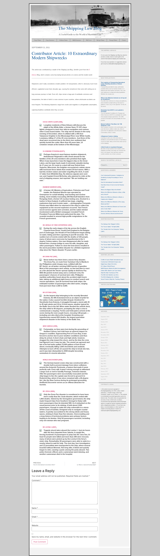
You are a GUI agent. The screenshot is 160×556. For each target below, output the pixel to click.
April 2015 (103, 327)
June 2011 (103, 361)
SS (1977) (54, 151)
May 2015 (103, 324)
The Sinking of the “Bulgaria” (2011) (110, 224)
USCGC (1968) (52, 122)
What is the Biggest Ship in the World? (111, 189)
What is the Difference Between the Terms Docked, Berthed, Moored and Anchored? (112, 212)
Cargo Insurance (50, 40)
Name (35, 508)
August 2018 (104, 319)
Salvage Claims (100, 40)
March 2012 (104, 342)
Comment (36, 480)
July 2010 (103, 379)
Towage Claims (113, 40)
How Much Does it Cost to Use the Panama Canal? (112, 186)
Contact (124, 40)
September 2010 (105, 374)
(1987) (50, 256)
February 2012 (104, 345)
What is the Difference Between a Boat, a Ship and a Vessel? (113, 193)
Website (35, 525)
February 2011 (104, 368)
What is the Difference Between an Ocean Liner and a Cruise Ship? (113, 207)
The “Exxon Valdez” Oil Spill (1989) (110, 226)
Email (35, 517)
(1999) (50, 326)
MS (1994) (49, 292)
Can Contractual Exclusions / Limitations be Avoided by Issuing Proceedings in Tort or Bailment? (112, 177)
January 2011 (104, 371)
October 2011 (104, 353)
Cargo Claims (37, 40)
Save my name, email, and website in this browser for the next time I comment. (64, 537)
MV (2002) (49, 391)
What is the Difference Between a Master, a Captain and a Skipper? (112, 198)
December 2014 (105, 332)
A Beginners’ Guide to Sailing (109, 136)
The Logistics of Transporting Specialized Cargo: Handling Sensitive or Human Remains (113, 84)
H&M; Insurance (77, 40)
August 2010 (104, 376)
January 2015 (104, 329)
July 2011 (103, 358)
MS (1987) (57, 225)
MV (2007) (49, 427)
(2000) (52, 360)
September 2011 (105, 355)
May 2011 (103, 363)
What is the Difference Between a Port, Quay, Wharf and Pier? (113, 203)
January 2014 (104, 340)
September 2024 (105, 316)
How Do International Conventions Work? (112, 182)
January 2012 (104, 348)
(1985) (52, 187)
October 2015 (104, 321)
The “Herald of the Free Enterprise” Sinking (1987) (112, 230)
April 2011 (103, 366)
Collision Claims (63, 40)
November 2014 (105, 335)
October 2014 (104, 337)
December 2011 (105, 350)
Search (125, 165)
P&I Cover (89, 40)
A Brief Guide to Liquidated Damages (111, 147)
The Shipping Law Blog (80, 28)
